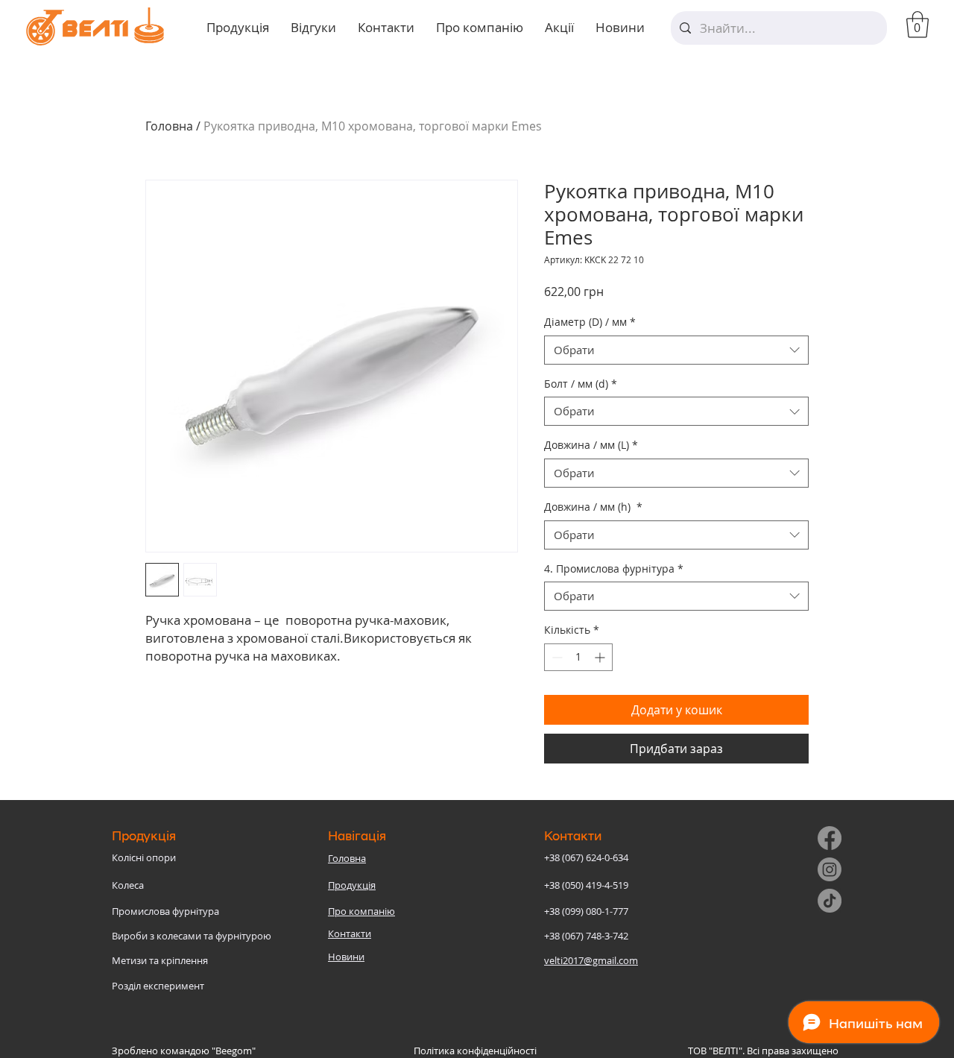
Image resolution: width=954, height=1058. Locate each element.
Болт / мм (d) (580, 384)
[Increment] (601, 657)
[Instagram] (829, 869)
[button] (917, 24)
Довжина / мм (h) (593, 507)
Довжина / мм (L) (591, 445)
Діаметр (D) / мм (590, 322)
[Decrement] (555, 657)
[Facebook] (829, 838)
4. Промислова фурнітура (613, 568)
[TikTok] (829, 901)
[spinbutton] (578, 657)
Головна (169, 126)
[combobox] (676, 350)
